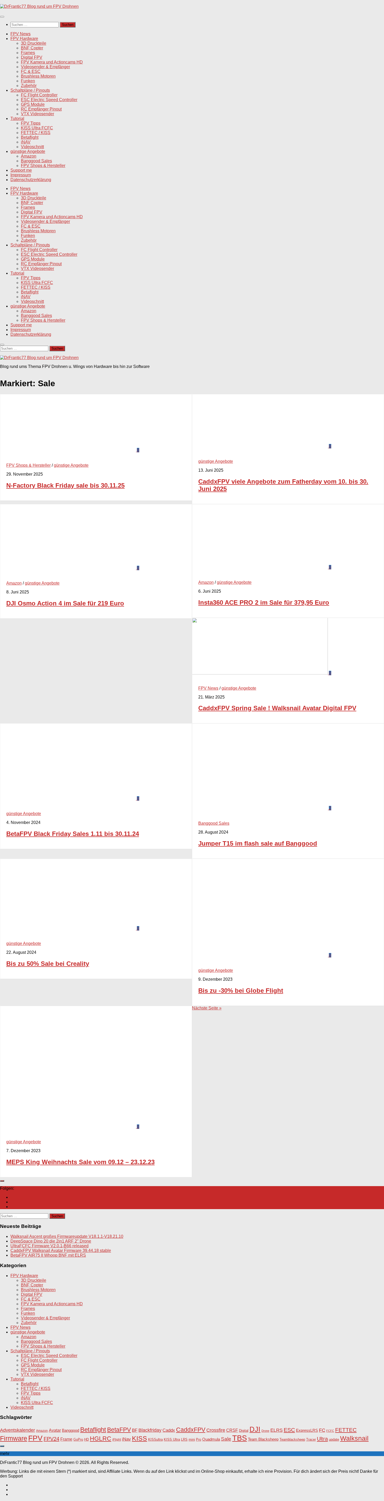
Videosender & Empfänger (45, 67)
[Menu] (2, 17)
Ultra (322, 1439)
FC (322, 1430)
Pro (198, 1439)
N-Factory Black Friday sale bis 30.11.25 (65, 485)
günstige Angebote (27, 151)
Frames (28, 52)
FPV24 (51, 1439)
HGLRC (100, 1438)
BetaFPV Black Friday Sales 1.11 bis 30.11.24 (72, 833)
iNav (126, 1439)
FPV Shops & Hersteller (43, 165)
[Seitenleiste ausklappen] (2, 1181)
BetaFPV (119, 1429)
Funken (28, 81)
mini (192, 1439)
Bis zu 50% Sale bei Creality (47, 963)
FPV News (20, 34)
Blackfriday (149, 1430)
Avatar (55, 1430)
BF (134, 1430)
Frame (66, 1439)
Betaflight (29, 137)
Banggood (70, 1430)
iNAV (26, 142)
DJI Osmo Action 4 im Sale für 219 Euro (65, 603)
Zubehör (29, 85)
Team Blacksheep (263, 1439)
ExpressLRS (307, 1430)
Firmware (13, 1438)
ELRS (276, 1430)
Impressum (20, 175)
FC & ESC (30, 71)
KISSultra (155, 1439)
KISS (139, 1438)
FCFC (330, 1430)
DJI (254, 1429)
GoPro (78, 1439)
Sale (226, 1439)
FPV (35, 1438)
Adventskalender (17, 1430)
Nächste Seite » (207, 1008)
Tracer (311, 1439)
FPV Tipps (30, 123)
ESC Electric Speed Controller (49, 99)
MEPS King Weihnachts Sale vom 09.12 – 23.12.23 (80, 1161)
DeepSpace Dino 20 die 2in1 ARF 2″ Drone (50, 1241)
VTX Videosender (37, 114)
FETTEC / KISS (35, 132)
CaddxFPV (190, 1429)
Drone (265, 1430)
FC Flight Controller (39, 95)
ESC (289, 1430)
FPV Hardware (24, 38)
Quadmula (211, 1439)
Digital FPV (31, 57)
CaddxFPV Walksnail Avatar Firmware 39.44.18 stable (60, 1250)
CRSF (232, 1430)
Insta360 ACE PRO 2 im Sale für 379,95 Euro (263, 602)
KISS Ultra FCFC (37, 128)
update (334, 1439)
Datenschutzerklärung (30, 179)
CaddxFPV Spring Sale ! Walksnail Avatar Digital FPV (277, 708)
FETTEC (346, 1430)
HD (86, 1439)
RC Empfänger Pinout (41, 109)
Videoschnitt (32, 147)
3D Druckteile (33, 43)
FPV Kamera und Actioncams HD (52, 62)
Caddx (168, 1430)
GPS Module (33, 104)
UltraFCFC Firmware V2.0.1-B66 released (49, 1246)
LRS (184, 1439)
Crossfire (215, 1430)
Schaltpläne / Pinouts (30, 90)
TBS (239, 1438)
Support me (21, 170)
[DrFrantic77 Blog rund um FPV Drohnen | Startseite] (39, 6)
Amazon (28, 156)
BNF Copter (32, 48)
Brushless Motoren (38, 76)
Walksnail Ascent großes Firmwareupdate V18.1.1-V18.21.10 (66, 1236)
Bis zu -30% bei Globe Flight (240, 990)
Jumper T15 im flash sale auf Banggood (257, 843)
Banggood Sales (36, 161)
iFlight (116, 1439)
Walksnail (354, 1438)
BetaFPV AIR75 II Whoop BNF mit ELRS (48, 1255)
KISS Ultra (172, 1439)
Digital (243, 1431)
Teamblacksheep (292, 1439)
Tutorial (17, 118)
